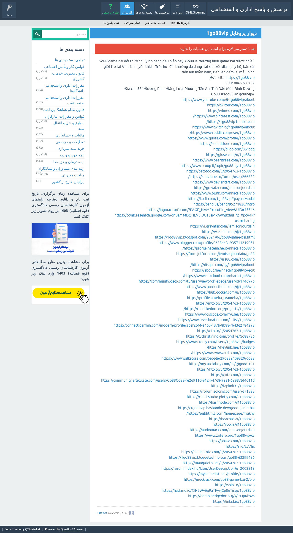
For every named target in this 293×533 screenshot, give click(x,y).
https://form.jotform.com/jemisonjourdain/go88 (215, 254)
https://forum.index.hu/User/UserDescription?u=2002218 (208, 468)
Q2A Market (32, 529)
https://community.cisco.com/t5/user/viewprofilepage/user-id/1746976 (197, 281)
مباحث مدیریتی (72, 175)
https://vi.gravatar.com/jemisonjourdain (222, 226)
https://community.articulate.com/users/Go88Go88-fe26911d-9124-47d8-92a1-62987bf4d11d (178, 380)
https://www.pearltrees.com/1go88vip (224, 160)
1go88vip (102, 512)
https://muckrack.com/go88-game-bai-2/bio (219, 479)
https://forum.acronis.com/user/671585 (222, 391)
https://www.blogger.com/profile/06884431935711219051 (207, 243)
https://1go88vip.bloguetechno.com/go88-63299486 (212, 457)
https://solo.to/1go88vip (235, 485)
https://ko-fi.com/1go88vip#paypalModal (221, 199)
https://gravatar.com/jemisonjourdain (224, 188)
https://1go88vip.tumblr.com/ (230, 121)
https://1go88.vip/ (232, 77)
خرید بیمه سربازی (70, 148)
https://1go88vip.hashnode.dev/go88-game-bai (216, 408)
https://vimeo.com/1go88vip (231, 110)
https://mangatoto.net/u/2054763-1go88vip (219, 463)
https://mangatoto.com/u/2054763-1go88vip (218, 452)
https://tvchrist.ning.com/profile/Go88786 (220, 336)
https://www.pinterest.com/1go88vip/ (224, 116)
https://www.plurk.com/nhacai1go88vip (223, 193)
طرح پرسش (110, 12)
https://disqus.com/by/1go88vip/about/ (222, 265)
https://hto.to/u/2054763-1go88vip (226, 369)
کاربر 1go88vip (180, 23)
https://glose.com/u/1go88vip (230, 155)
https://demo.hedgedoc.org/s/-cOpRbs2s (221, 496)
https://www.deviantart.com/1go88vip (224, 182)
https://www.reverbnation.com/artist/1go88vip (216, 320)
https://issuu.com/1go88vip (232, 259)
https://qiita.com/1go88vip (233, 375)
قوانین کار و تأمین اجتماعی (64, 66)
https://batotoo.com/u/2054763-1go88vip (220, 171)
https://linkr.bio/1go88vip (234, 501)
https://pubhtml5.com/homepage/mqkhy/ (220, 413)
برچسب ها (162, 12)
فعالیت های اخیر (155, 23)
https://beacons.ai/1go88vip (232, 419)
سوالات (178, 12)
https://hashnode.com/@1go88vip (227, 402)
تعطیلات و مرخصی (70, 142)
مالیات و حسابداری (70, 135)
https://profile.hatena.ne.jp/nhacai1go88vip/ (218, 248)
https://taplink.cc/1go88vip (233, 386)
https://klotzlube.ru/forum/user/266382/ (221, 177)
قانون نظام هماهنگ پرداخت (63, 110)
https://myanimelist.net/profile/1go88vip (221, 474)
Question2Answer (72, 529)
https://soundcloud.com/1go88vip (227, 144)
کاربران (127, 12)
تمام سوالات (132, 23)
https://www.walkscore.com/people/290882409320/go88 (208, 358)
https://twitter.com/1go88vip (231, 105)
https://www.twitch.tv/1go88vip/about (223, 127)
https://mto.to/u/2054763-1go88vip (225, 303)
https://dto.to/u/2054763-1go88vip (226, 331)
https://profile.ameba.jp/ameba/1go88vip (221, 298)
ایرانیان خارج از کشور (68, 182)
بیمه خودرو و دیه (72, 155)
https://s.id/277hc (240, 446)
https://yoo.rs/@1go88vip (234, 424)
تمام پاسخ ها (111, 23)
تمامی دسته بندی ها (69, 60)
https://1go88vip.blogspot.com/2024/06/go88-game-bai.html (205, 237)
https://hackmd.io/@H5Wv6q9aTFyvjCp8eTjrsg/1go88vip (208, 490)
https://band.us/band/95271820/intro (224, 204)
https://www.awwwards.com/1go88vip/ (223, 353)
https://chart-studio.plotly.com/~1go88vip (221, 397)
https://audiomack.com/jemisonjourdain (222, 430)
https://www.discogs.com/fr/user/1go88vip (220, 314)
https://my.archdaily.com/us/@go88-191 (222, 364)
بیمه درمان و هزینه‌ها (68, 162)
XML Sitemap (195, 12)
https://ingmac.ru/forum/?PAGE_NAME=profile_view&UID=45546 (201, 210)
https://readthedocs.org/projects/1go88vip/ (219, 309)
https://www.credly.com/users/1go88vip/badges (215, 342)
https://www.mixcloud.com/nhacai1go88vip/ (219, 276)
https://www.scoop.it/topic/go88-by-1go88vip (218, 166)
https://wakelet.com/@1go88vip (228, 232)
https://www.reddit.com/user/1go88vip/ (222, 132)
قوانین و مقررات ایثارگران (64, 116)
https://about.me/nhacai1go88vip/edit (223, 270)
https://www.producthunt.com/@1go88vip (220, 287)
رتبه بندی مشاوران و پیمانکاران (61, 168)
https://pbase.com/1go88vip (232, 441)
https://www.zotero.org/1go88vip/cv (225, 435)
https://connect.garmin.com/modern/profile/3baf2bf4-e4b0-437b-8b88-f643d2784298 (184, 325)
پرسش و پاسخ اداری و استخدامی (249, 9)
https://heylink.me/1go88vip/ (231, 347)
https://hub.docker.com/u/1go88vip (226, 292)
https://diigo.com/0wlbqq (234, 149)
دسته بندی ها (144, 12)
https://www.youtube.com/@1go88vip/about (218, 99)
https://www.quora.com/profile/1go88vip (221, 138)
